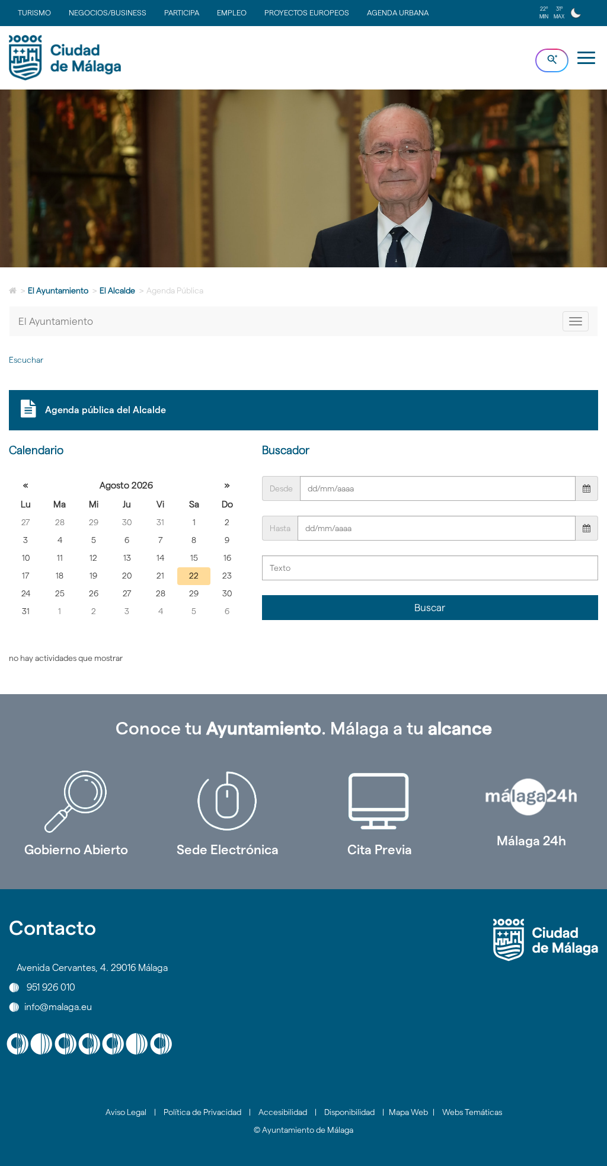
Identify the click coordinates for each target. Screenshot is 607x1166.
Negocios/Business (107, 12)
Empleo (232, 12)
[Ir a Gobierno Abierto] (76, 801)
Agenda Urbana (398, 12)
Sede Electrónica (228, 849)
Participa (181, 12)
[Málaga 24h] (531, 797)
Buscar (429, 607)
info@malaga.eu (58, 1007)
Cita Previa (379, 849)
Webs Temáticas (472, 1112)
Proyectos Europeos (306, 12)
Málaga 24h (531, 840)
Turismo (34, 12)
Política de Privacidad (202, 1112)
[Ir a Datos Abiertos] (379, 801)
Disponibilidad (349, 1112)
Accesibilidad (282, 1112)
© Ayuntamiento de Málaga (303, 1130)
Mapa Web (408, 1112)
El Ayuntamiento (58, 290)
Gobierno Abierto (76, 849)
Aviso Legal (126, 1112)
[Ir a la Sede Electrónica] (228, 801)
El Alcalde (117, 290)
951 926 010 (51, 987)
